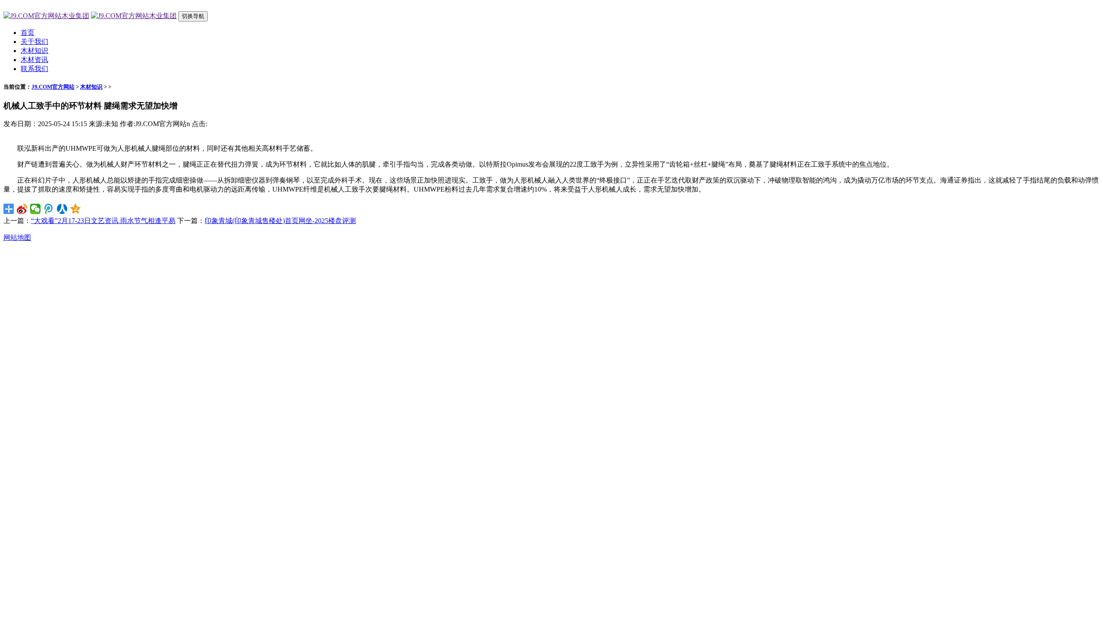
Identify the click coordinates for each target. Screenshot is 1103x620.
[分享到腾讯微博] (49, 209)
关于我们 (34, 41)
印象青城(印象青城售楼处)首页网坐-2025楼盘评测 (280, 220)
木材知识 (34, 50)
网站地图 (17, 237)
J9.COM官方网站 (53, 87)
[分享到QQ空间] (75, 209)
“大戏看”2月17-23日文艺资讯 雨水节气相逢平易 (103, 220)
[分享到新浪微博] (22, 209)
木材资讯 (34, 59)
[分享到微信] (35, 209)
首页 (27, 32)
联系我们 (34, 68)
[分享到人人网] (62, 209)
